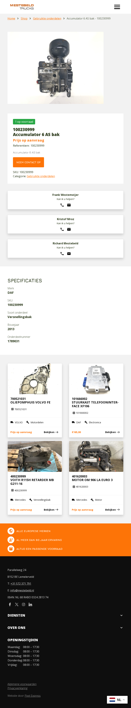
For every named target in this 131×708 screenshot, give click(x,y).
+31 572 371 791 (21, 583)
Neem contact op (28, 162)
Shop (24, 18)
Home (11, 18)
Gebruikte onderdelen (47, 18)
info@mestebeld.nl (22, 590)
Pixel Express (33, 696)
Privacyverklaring (17, 688)
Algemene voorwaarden (22, 684)
